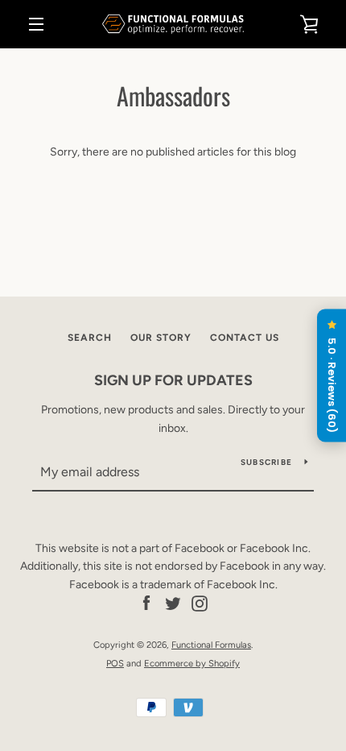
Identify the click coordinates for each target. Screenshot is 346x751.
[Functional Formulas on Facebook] (146, 603)
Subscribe (266, 462)
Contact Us (244, 337)
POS (115, 663)
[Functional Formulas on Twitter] (173, 603)
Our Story (161, 337)
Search (90, 337)
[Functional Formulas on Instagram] (200, 603)
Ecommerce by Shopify (192, 663)
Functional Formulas (211, 644)
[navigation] (36, 24)
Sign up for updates (173, 380)
